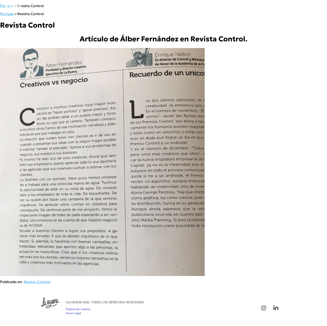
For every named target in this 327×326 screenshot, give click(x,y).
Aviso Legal (73, 313)
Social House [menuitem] (225, 7)
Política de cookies (78, 309)
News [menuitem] (288, 7)
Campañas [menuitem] (195, 7)
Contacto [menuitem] (311, 7)
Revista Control (37, 282)
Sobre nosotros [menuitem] (259, 7)
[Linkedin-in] (275, 307)
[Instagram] (263, 307)
